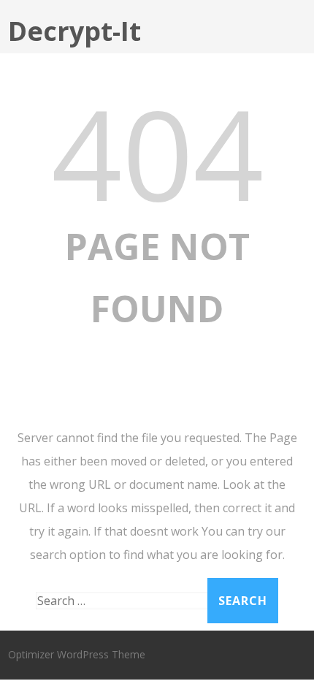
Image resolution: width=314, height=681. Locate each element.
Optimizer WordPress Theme (76, 654)
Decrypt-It (74, 31)
